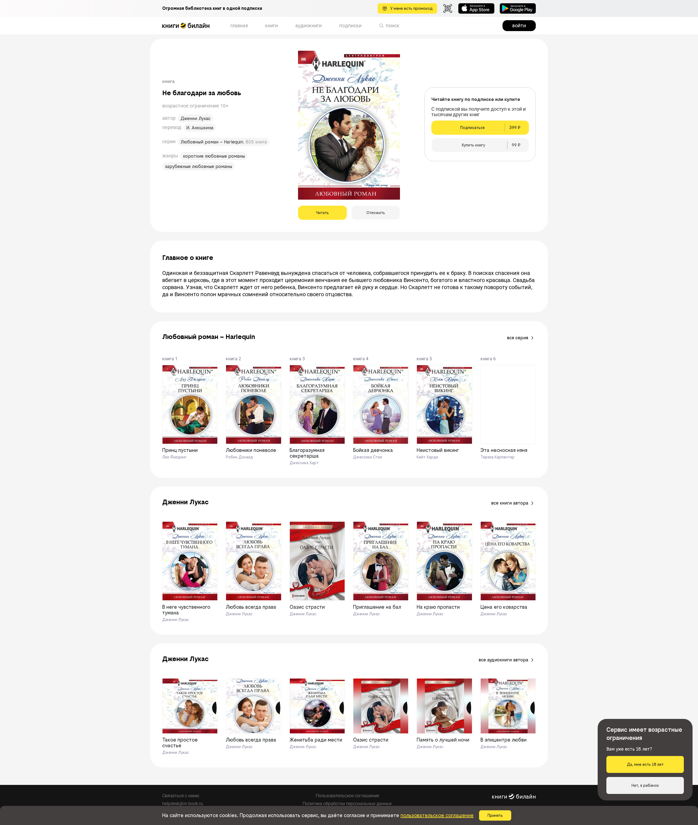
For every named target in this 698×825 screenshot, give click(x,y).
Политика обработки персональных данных (347, 803)
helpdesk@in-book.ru (182, 803)
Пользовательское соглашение (347, 795)
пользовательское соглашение (437, 815)
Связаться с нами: (181, 795)
